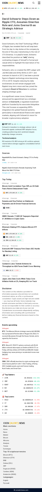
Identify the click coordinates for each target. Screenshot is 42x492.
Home (5, 429)
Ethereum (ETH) (8, 458)
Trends (5, 446)
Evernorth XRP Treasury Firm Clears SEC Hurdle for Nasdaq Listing (21, 250)
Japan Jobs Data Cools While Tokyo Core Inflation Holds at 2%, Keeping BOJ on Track (19, 280)
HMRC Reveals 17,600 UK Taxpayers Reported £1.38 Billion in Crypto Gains (20, 217)
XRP (13, 124)
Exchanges (7, 449)
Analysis (6, 443)
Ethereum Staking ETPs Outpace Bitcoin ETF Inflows (19, 228)
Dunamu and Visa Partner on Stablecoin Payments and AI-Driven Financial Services (19, 202)
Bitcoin (5, 438)
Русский (6, 483)
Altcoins (6, 440)
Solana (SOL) (7, 463)
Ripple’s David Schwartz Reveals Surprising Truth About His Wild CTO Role (19, 169)
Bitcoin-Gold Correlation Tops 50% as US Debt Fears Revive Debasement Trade (20, 187)
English (5, 480)
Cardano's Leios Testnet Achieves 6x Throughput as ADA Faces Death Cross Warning (21, 265)
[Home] (3, 14)
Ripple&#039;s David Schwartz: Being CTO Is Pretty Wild (20, 158)
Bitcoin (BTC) (8, 455)
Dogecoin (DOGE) (9, 469)
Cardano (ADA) (8, 471)
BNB (4, 460)
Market (5, 435)
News (5, 432)
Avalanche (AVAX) (9, 474)
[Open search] (33, 3)
